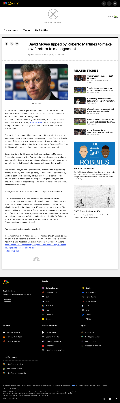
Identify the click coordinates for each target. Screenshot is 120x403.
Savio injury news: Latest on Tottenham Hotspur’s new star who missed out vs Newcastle (100, 99)
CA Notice (92, 385)
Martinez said (36, 122)
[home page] (11, 3)
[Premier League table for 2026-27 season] (80, 78)
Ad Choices (56, 385)
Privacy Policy (65, 385)
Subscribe (7, 300)
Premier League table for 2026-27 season (100, 77)
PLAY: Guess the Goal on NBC (87, 211)
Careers (12, 385)
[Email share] (17, 44)
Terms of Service (102, 385)
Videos (26, 30)
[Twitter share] (12, 44)
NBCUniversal (15, 389)
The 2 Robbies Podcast (84, 168)
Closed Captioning (22, 385)
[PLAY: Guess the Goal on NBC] (94, 196)
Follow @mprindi (12, 251)
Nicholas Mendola (105, 80)
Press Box (48, 385)
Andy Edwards (91, 103)
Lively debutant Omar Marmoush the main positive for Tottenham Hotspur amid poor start (101, 131)
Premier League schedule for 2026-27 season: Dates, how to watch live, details (101, 89)
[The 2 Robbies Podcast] (94, 153)
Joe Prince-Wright (93, 80)
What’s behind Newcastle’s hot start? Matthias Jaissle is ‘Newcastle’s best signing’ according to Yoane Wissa (100, 110)
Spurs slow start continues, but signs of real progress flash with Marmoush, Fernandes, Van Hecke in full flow (101, 120)
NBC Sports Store (38, 385)
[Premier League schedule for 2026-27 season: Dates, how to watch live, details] (80, 90)
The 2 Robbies (41, 30)
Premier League (11, 30)
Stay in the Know (9, 291)
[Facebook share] (6, 44)
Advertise (6, 385)
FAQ (30, 385)
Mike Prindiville (35, 55)
